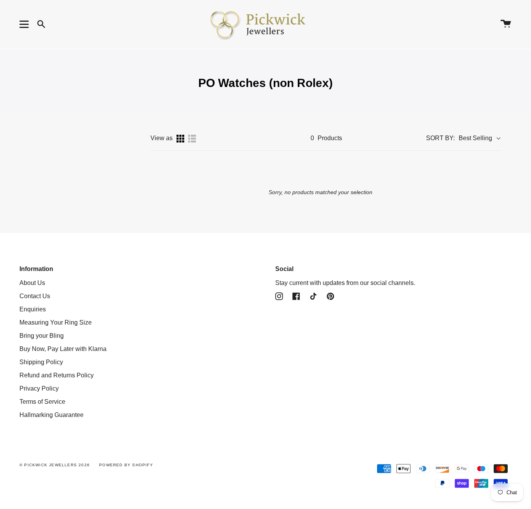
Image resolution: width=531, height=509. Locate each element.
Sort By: (440, 138)
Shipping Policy (41, 362)
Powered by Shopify (126, 465)
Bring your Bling (41, 335)
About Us (32, 283)
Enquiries (32, 309)
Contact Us (34, 296)
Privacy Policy (39, 388)
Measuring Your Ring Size (55, 322)
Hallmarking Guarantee (51, 415)
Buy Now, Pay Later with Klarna (63, 349)
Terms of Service (42, 401)
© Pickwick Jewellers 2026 (54, 465)
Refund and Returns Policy (56, 375)
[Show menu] (25, 24)
